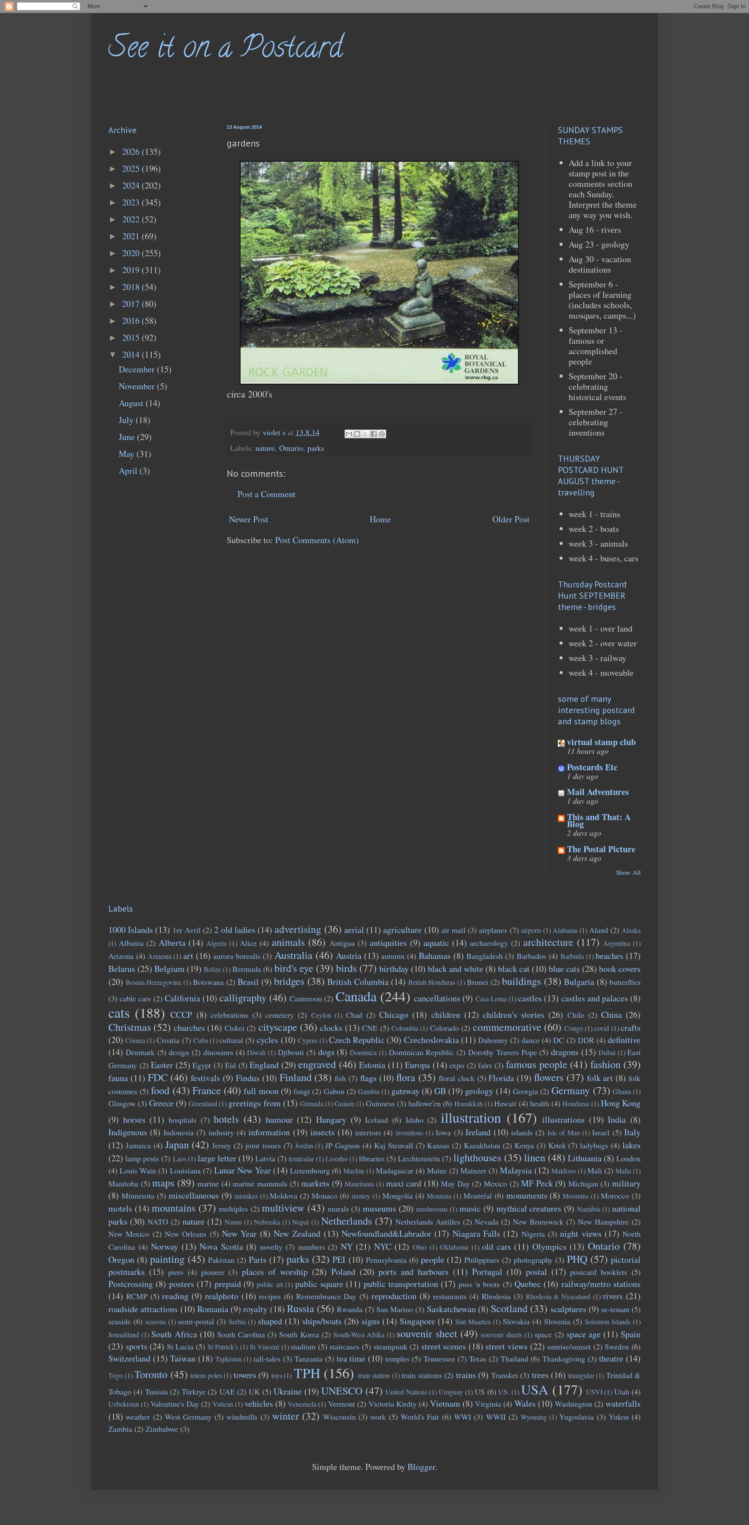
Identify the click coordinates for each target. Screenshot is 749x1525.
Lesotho (337, 1158)
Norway (164, 1246)
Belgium (169, 968)
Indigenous (127, 1132)
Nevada (486, 1221)
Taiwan (182, 1358)
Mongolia (397, 1195)
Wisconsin (339, 1416)
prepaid (228, 1284)
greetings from (254, 1103)
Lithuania (585, 1158)
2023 (132, 202)
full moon (261, 1091)
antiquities (388, 942)
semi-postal (196, 1321)
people (432, 1259)
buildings (521, 981)
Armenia (160, 956)
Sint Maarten (473, 1321)
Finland (296, 1077)
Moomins (576, 1195)
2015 (132, 337)
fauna (118, 1078)
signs (370, 1321)
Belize (212, 969)
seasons (155, 1321)
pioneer (213, 1272)
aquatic (436, 942)
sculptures (568, 1309)
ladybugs (594, 1145)
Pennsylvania (386, 1260)
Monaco (324, 1195)
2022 (132, 219)
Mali (594, 1170)
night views (580, 1233)
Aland (598, 930)
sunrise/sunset (569, 1346)
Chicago (393, 1014)
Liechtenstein (419, 1158)
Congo (573, 1028)
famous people (536, 1064)
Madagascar (395, 1170)
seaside (119, 1321)
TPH (307, 1372)
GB (440, 1091)
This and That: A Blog (599, 820)
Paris (258, 1259)
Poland (343, 1271)
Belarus (121, 968)
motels (120, 1208)
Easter (162, 1065)
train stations (421, 1375)
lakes (631, 1145)
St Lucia (180, 1346)
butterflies (625, 982)
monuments (526, 1195)
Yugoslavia (576, 1416)
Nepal (300, 1221)
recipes (270, 1296)
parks (315, 448)
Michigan (583, 1183)
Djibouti (291, 1052)
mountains (173, 1208)
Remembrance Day (326, 1296)
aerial (354, 929)
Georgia (525, 1091)
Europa (417, 1065)
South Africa (174, 1334)
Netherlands (346, 1221)
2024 (132, 185)
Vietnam (445, 1403)
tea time (351, 1358)
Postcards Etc (592, 767)
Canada (356, 996)
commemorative (507, 1027)
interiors (368, 1132)
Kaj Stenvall (393, 1145)
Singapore (417, 1321)
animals (288, 942)
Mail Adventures (598, 791)
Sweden (617, 1346)
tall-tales (267, 1358)
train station (374, 1375)
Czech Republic (356, 1040)
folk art (600, 1078)
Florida (501, 1078)
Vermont (341, 1403)
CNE (370, 1028)
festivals (205, 1078)
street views (506, 1346)
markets (315, 1183)
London (628, 1158)
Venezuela (302, 1403)
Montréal (477, 1195)
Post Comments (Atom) (317, 540)
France (206, 1090)
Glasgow (122, 1103)
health (539, 1103)
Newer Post (248, 519)
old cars (496, 1246)
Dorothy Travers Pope (502, 1052)
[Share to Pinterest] (382, 434)
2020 (132, 253)
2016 (132, 320)
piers (175, 1272)
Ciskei (234, 1028)
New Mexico (128, 1233)
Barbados (531, 956)
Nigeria (533, 1233)
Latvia (265, 1158)
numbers (311, 1247)
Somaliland (123, 1334)
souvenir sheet (427, 1333)
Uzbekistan (123, 1403)
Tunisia (156, 1391)
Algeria (216, 943)
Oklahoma (454, 1246)
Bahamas (435, 955)
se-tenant (615, 1309)
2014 (132, 354)
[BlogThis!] (357, 434)
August (132, 403)
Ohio (420, 1246)
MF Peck (537, 1183)
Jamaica (138, 1145)
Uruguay (451, 1391)
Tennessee (439, 1358)
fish (340, 1078)
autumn (392, 956)
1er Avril (187, 930)
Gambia (369, 1091)
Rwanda (349, 1309)
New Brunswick (538, 1221)
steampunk (390, 1346)
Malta (623, 1170)
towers (245, 1375)
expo (456, 1065)
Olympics (549, 1246)
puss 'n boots (479, 1284)
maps (163, 1182)
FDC (158, 1077)
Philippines (481, 1260)
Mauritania (359, 1183)
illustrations (563, 1119)
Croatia (167, 1040)
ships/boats (322, 1321)
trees (540, 1375)
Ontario (291, 448)
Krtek (557, 1145)
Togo (115, 1375)
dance (530, 1040)
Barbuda (572, 956)
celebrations (229, 1015)
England (264, 1065)
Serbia (237, 1321)
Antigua (342, 943)
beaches (609, 955)
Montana (439, 1195)
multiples (233, 1208)
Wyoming (534, 1416)
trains (466, 1375)
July (127, 420)
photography (533, 1260)
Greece (161, 1103)
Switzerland (129, 1358)
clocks (331, 1027)
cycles (267, 1040)
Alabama (565, 930)
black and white (455, 968)
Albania (131, 943)
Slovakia (516, 1321)
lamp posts (142, 1158)
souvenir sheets (501, 1334)
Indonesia (178, 1132)
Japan (177, 1144)
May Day (455, 1183)
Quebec (528, 1284)
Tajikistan (228, 1358)
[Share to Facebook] (373, 434)
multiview (283, 1208)
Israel (600, 1132)
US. (503, 1391)
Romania (212, 1309)
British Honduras (432, 982)
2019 (132, 270)
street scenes (443, 1346)
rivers (613, 1296)
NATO (157, 1221)
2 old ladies (234, 929)
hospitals (182, 1119)
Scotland (509, 1308)
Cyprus (308, 1040)
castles (530, 998)
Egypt (201, 1065)
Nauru (233, 1221)
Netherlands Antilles (427, 1221)
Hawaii (505, 1103)
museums (379, 1208)
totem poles (206, 1375)
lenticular (301, 1158)
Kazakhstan (482, 1145)
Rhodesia (496, 1296)
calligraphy (243, 997)
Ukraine (288, 1391)
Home (380, 519)
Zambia (120, 1429)
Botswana (208, 982)
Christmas (129, 1027)
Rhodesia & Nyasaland (558, 1296)
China (611, 1014)
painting (167, 1259)
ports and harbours (413, 1271)
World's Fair (420, 1416)
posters (181, 1284)
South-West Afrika (358, 1334)
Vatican (222, 1403)
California (182, 998)
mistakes (246, 1195)
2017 (132, 304)
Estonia (372, 1065)
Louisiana (185, 1170)
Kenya (524, 1145)
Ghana (622, 1091)
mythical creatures (529, 1208)
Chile (575, 1015)
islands (522, 1132)
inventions (409, 1132)
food (160, 1090)
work (378, 1416)
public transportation (401, 1284)
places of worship (275, 1271)
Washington (573, 1403)
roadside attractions (143, 1309)
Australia (293, 955)
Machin (353, 1170)
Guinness (380, 1103)
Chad (354, 1015)
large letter (217, 1158)
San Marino (394, 1309)
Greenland (203, 1103)
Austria (348, 955)
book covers (620, 968)
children (445, 1014)
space (543, 1334)
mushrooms (432, 1208)
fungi (301, 1091)
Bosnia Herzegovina (154, 982)
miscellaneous (194, 1195)
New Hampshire (603, 1221)
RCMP (136, 1296)
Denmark (140, 1052)
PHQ (577, 1259)
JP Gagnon (342, 1145)
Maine (437, 1170)
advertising (297, 929)
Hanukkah (468, 1103)
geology (479, 1091)
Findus (248, 1078)
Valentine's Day (174, 1403)
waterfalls (623, 1403)
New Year (239, 1233)
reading (175, 1296)
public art (270, 1284)
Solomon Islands (608, 1321)
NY (347, 1246)
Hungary (331, 1119)
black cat (514, 968)
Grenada (311, 1103)
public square (319, 1284)
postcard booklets (598, 1272)
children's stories (513, 1014)
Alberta (172, 942)
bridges (289, 981)
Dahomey (493, 1040)
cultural (231, 1040)
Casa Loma (491, 998)
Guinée (345, 1103)
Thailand (514, 1358)
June (128, 437)
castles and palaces (594, 998)
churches (189, 1027)
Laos (179, 1158)
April (129, 470)
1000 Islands (130, 929)
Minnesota (137, 1195)
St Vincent (264, 1346)
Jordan (304, 1145)
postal (536, 1271)
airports (531, 930)
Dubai (607, 1052)
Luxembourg (310, 1170)
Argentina (616, 943)
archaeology (489, 943)
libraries (371, 1158)
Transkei (504, 1375)
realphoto (221, 1296)
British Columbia (358, 981)
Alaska (631, 930)
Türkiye (193, 1391)
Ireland (478, 1132)
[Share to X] (365, 434)
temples (397, 1358)
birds (346, 968)
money (361, 1195)
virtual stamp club (601, 742)
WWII (496, 1416)
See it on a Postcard (225, 50)
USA (534, 1389)
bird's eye (293, 968)
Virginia (488, 1403)
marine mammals (260, 1183)
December (138, 369)
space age (584, 1334)
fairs (485, 1065)
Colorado (444, 1028)
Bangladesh (484, 956)
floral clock (457, 1078)
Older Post (511, 519)
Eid (230, 1065)
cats (119, 1012)
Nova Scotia (221, 1246)
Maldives (563, 1170)
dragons (565, 1052)
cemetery (279, 1015)
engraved (317, 1064)
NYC (382, 1246)
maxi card (404, 1183)
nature (265, 448)
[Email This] (349, 434)
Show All (628, 872)
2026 (132, 151)
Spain (631, 1334)
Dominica (363, 1052)
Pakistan (221, 1260)
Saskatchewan (451, 1309)
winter (285, 1416)
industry (221, 1132)
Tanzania (308, 1358)
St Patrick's (223, 1346)
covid (601, 1028)
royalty (255, 1309)
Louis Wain (138, 1170)
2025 (132, 168)
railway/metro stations (601, 1284)
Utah (621, 1391)
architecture (548, 942)
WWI (462, 1416)
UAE (227, 1391)
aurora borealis (237, 956)
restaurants (450, 1296)
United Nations (406, 1391)
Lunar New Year (242, 1170)
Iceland (376, 1119)
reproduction (394, 1296)
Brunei (477, 982)
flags (368, 1078)
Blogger (421, 1467)
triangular (581, 1375)
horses (134, 1119)
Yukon (619, 1416)
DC (558, 1040)
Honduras (576, 1103)
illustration (471, 1117)
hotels (226, 1119)
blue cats (564, 968)
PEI (338, 1259)
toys (276, 1375)
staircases (344, 1346)
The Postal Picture (601, 849)
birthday (394, 968)
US (480, 1391)
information (269, 1132)
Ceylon (321, 1015)
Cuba (200, 1040)
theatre (611, 1358)
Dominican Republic (421, 1052)
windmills (241, 1416)
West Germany (188, 1416)
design (179, 1052)
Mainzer (473, 1170)
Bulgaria (579, 981)
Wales (525, 1403)
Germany (570, 1090)
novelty (271, 1247)
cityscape (277, 1027)
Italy (632, 1132)
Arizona (121, 956)
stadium (303, 1346)
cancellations (437, 998)
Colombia (404, 1028)
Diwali (256, 1052)
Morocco (615, 1195)
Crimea (135, 1040)
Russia (300, 1308)
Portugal (487, 1271)
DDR (586, 1040)
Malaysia (516, 1170)
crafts (631, 1027)
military (626, 1183)
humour (279, 1119)
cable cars (135, 998)
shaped (270, 1321)
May (128, 453)
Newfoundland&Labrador (386, 1233)
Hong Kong (621, 1103)
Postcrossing (130, 1284)
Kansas (438, 1145)
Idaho (414, 1119)
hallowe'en (424, 1103)
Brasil (248, 981)
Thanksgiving (563, 1358)
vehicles (258, 1403)
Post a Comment (267, 494)
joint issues (263, 1145)
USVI (594, 1391)
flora (405, 1077)
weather (138, 1416)
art (188, 955)
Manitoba (123, 1183)
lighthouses (477, 1157)
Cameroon (306, 998)
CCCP (181, 1014)
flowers (548, 1077)
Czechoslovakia (431, 1040)
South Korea (299, 1334)
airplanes (493, 930)
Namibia (588, 1208)
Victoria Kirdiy (392, 1403)
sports (136, 1346)
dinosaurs (218, 1052)
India (617, 1119)
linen (534, 1157)
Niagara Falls (476, 1233)
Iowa (443, 1132)
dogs (326, 1052)
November (138, 386)
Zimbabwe (162, 1429)
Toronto (150, 1374)
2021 (132, 236)
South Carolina (241, 1334)
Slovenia (557, 1321)
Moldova (283, 1195)
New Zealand (297, 1233)
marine (208, 1183)
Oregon (121, 1259)
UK (254, 1391)
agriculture (402, 929)
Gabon (334, 1091)
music (470, 1208)
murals (338, 1208)
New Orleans (185, 1233)
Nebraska (267, 1221)
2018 (132, 287)
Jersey (221, 1145)
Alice (248, 943)
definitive (624, 1040)
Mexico (495, 1183)
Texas (477, 1358)
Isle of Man (563, 1132)
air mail (453, 930)
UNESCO (341, 1391)
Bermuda (246, 969)
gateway (405, 1091)
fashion (605, 1064)
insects (322, 1132)
